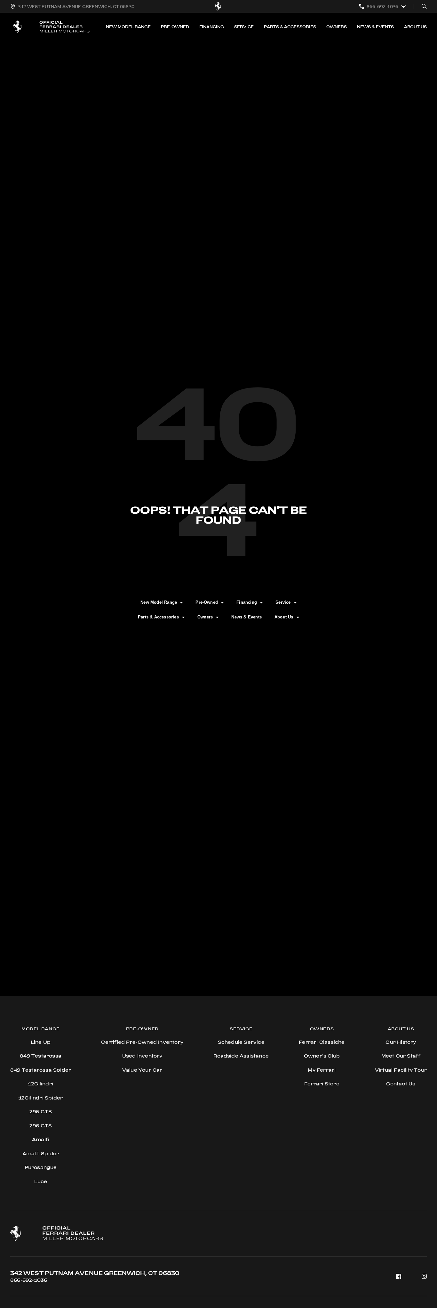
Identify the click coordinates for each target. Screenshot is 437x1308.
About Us (415, 27)
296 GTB (40, 1111)
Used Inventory (142, 1055)
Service (244, 27)
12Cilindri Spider (41, 1097)
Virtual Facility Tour (401, 1069)
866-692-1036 (28, 1280)
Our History (400, 1042)
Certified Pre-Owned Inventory (142, 1042)
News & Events (375, 27)
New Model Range (128, 27)
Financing (211, 27)
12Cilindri (40, 1083)
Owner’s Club (322, 1055)
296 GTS (40, 1125)
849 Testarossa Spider (40, 1069)
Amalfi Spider (40, 1153)
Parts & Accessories (290, 27)
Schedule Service (241, 1042)
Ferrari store (321, 1083)
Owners (336, 27)
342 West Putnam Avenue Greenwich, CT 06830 (94, 1273)
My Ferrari (322, 1069)
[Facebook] (398, 1276)
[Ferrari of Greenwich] (218, 6)
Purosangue (41, 1167)
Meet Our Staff (401, 1055)
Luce (40, 1181)
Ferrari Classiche (322, 1042)
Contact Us (400, 1083)
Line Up (41, 1042)
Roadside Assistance (241, 1055)
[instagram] (424, 1276)
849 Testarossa (40, 1055)
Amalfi (40, 1139)
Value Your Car (142, 1069)
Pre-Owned (175, 27)
